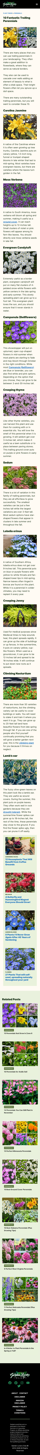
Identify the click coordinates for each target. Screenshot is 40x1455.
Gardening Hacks (11, 857)
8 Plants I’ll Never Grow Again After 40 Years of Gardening (17, 937)
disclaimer (20, 1397)
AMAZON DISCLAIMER (20, 1401)
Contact (23, 1393)
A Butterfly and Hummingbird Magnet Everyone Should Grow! (17, 899)
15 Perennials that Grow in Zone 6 (18, 1033)
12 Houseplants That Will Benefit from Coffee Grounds (18, 862)
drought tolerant (11, 812)
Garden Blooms (11, 932)
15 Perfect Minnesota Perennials (17, 1151)
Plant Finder (7, 13)
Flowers (8, 972)
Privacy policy (20, 1407)
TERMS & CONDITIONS (19, 1411)
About (15, 1393)
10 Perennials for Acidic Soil (15, 1072)
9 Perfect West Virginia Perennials (18, 1269)
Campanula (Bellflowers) (21, 367)
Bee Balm (8, 894)
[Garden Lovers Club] (9, 4)
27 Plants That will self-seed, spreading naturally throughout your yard (18, 977)
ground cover (10, 222)
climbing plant (26, 743)
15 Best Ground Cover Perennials (18, 1189)
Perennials (18, 13)
